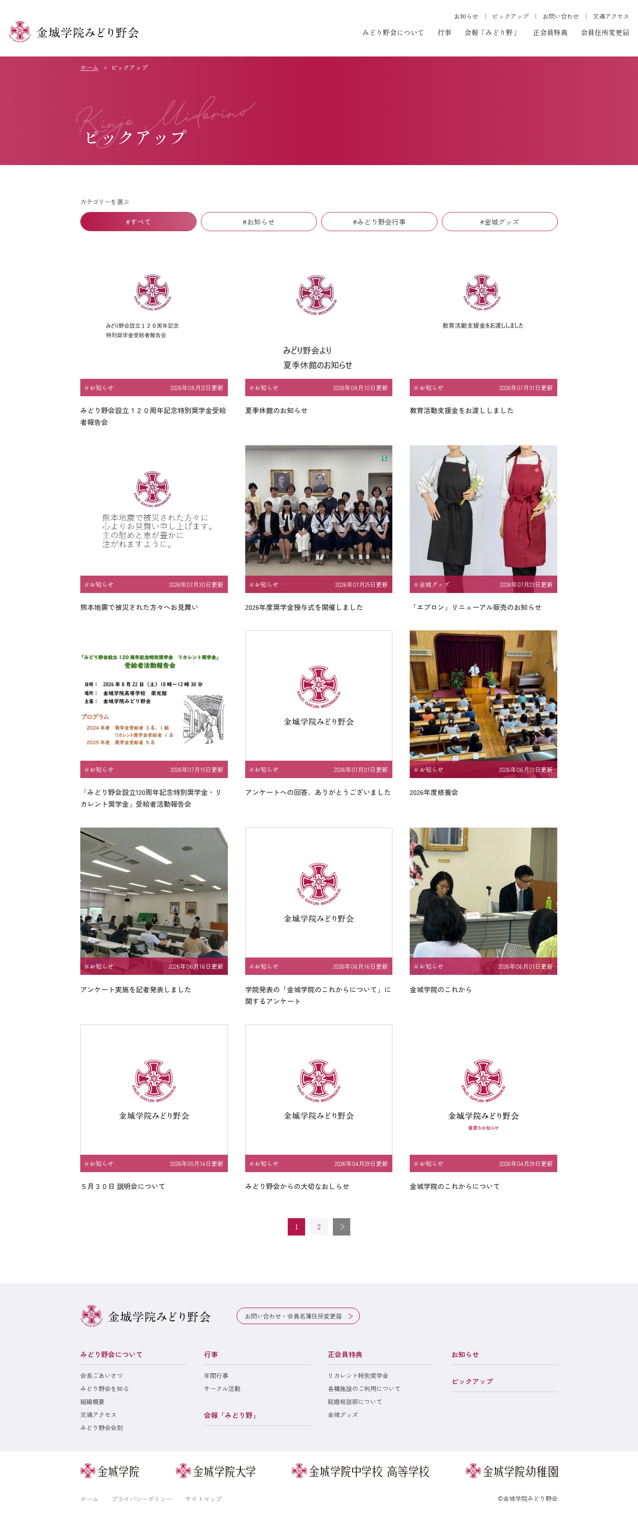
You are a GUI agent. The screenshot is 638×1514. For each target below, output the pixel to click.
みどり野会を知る (104, 1388)
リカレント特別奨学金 (358, 1375)
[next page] (341, 1227)
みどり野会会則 (101, 1427)
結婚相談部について (355, 1401)
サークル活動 (222, 1388)
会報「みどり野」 (492, 32)
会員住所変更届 (605, 32)
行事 (444, 32)
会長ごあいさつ (101, 1375)
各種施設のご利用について (364, 1388)
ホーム (89, 67)
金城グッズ (343, 1414)
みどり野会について (393, 32)
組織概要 (92, 1401)
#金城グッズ (499, 221)
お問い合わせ (561, 16)
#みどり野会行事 (379, 221)
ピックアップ (510, 16)
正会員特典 (550, 32)
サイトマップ (203, 1498)
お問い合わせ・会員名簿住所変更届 (293, 1316)
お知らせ (466, 16)
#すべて (138, 221)
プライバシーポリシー (142, 1498)
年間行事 (216, 1375)
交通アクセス (611, 16)
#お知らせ (259, 221)
